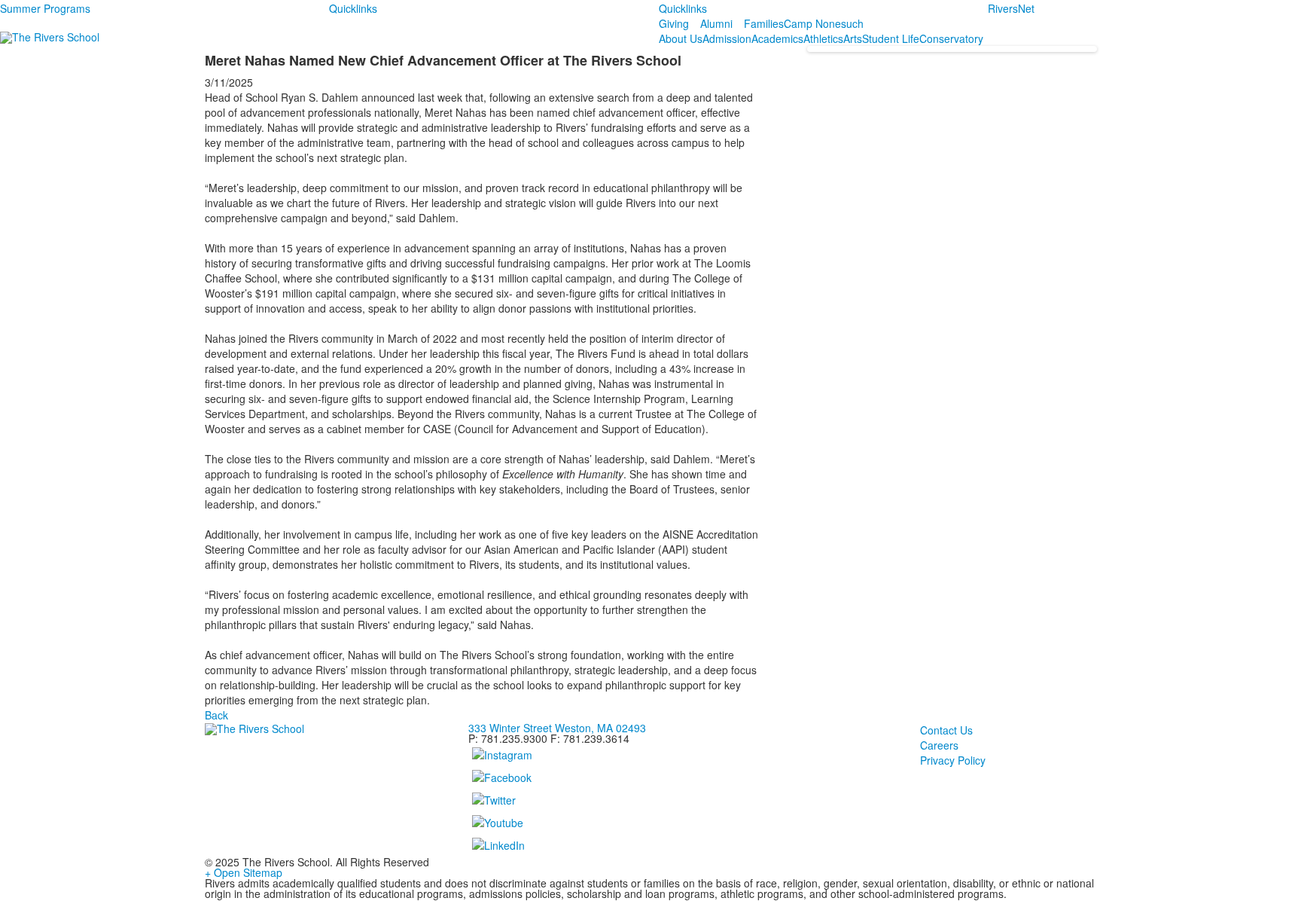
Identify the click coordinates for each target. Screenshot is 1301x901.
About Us (680, 38)
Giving (674, 23)
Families (764, 23)
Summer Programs (45, 8)
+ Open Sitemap (243, 872)
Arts (852, 38)
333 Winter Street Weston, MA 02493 (557, 727)
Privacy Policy (953, 760)
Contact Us (946, 730)
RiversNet (1011, 8)
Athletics (823, 38)
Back (216, 714)
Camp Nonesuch (824, 23)
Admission (726, 38)
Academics (777, 38)
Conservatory (951, 38)
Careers (939, 745)
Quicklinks (353, 8)
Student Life (890, 38)
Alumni (716, 23)
